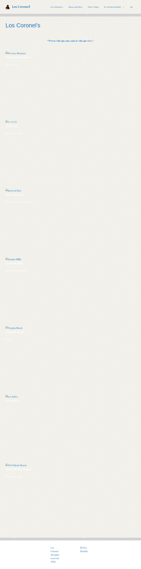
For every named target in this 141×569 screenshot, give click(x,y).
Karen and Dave (75, 6)
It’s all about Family (112, 6)
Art (131, 6)
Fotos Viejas (93, 6)
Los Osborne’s (57, 6)
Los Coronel (21, 7)
